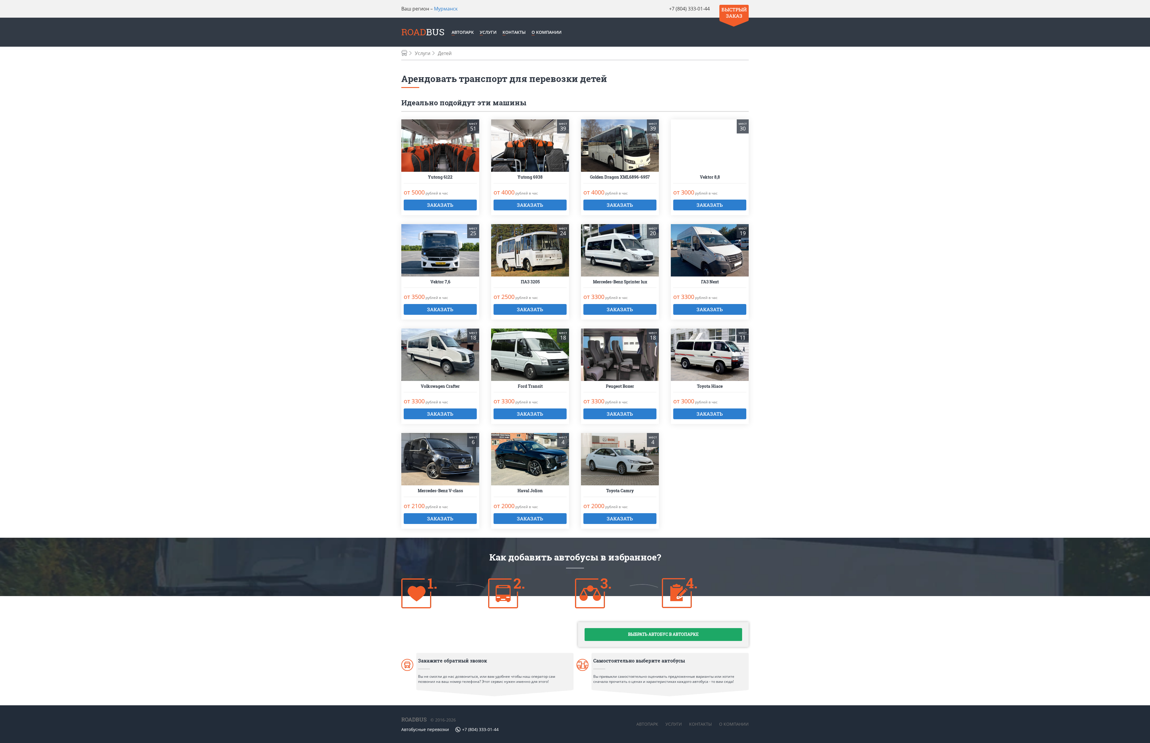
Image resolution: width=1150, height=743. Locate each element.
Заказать (440, 205)
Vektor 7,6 (440, 282)
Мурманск (446, 8)
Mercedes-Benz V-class (440, 490)
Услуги (488, 32)
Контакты (514, 32)
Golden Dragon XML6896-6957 (620, 177)
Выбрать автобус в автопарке (663, 634)
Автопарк (463, 32)
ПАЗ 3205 (530, 282)
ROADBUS (414, 719)
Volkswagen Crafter (440, 386)
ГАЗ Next (710, 282)
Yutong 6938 (530, 177)
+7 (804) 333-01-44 (689, 8)
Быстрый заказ (734, 12)
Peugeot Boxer (620, 386)
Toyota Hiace (710, 386)
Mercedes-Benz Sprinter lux (620, 282)
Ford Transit (530, 386)
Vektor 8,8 (710, 177)
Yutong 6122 (440, 177)
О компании (547, 32)
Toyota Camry (620, 490)
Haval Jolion (530, 490)
